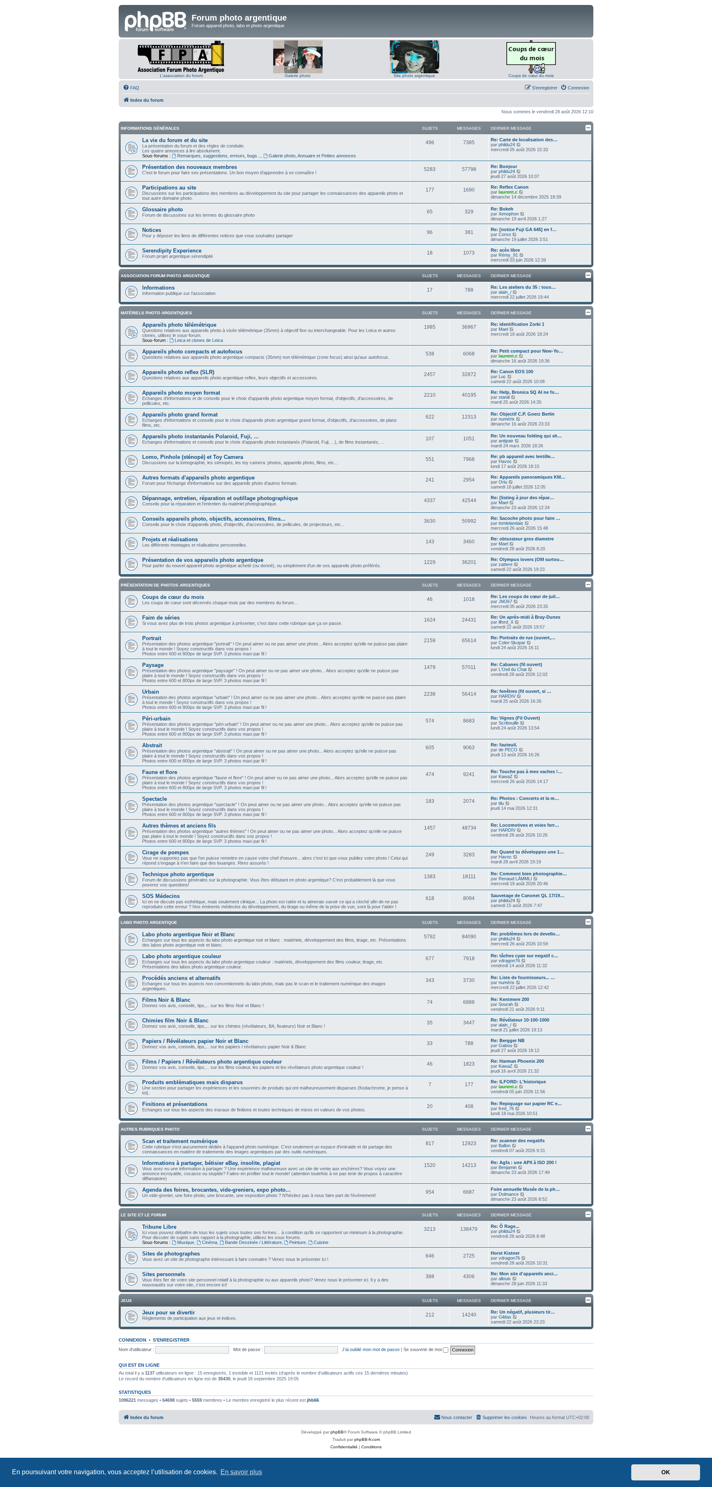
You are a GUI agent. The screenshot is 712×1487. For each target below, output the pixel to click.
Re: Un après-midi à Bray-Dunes (525, 617)
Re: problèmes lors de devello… (525, 933)
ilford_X (506, 622)
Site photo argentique (414, 75)
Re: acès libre (505, 250)
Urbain (150, 692)
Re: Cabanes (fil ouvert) (516, 664)
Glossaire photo (162, 209)
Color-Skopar (512, 642)
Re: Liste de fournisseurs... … (523, 977)
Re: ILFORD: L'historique (518, 1081)
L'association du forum (181, 75)
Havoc (505, 461)
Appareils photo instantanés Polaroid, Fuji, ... (200, 436)
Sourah (506, 1004)
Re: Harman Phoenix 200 (517, 1061)
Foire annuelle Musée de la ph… (525, 1189)
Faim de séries (161, 618)
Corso (505, 234)
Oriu (503, 481)
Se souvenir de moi (423, 1349)
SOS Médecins (161, 896)
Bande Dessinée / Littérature (253, 1242)
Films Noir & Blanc (166, 1000)
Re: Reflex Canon (510, 187)
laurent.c (508, 191)
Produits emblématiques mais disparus (192, 1082)
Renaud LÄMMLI (515, 878)
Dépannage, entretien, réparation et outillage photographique (220, 498)
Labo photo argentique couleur (181, 956)
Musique (185, 1242)
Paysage (153, 665)
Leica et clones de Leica (199, 340)
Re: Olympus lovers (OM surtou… (527, 559)
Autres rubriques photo (150, 1129)
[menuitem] (131, 88)
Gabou (505, 1045)
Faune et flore (159, 772)
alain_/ (505, 292)
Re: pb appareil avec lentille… (523, 456)
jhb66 (313, 1400)
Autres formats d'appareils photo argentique (198, 478)
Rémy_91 (508, 255)
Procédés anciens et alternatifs (181, 978)
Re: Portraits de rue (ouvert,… (523, 637)
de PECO (508, 749)
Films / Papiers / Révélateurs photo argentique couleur (212, 1062)
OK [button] (665, 1472)
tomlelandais (511, 523)
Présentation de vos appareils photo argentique (202, 560)
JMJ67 (505, 601)
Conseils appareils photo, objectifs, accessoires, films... (214, 519)
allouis (505, 1278)
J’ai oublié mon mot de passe (371, 1349)
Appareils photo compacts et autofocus (192, 351)
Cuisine (321, 1242)
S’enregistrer (171, 1339)
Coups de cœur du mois (531, 75)
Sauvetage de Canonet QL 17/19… (527, 895)
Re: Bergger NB (508, 1040)
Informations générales (150, 128)
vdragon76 (509, 960)
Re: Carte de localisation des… (524, 139)
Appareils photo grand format (180, 414)
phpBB (337, 1432)
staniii (504, 397)
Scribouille (509, 722)
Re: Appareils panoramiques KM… (528, 477)
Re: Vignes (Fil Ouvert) (515, 717)
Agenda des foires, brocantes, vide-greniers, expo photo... (216, 1190)
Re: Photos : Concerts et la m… (525, 798)
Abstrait (152, 745)
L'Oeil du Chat (513, 669)
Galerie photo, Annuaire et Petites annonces (312, 155)
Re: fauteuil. (504, 744)
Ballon (505, 1145)
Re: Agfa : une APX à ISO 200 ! (524, 1162)
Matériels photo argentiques (156, 313)
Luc (502, 376)
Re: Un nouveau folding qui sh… (526, 435)
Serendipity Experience (171, 251)
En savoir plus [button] (241, 1471)
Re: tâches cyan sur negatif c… (524, 955)
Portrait (151, 638)
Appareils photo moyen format (181, 393)
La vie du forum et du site (175, 140)
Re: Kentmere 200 (510, 999)
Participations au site (169, 188)
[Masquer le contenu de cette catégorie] (588, 127)
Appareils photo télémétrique (179, 325)
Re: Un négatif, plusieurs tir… (523, 1311)
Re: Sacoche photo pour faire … (525, 518)
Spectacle (154, 799)
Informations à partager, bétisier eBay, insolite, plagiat (211, 1163)
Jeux (126, 1300)
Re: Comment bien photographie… (529, 873)
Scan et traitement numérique (180, 1141)
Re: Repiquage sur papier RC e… (526, 1103)
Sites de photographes (171, 1254)
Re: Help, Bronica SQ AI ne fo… (525, 392)
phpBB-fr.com (367, 1439)
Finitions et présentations (174, 1104)
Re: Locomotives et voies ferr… (525, 825)
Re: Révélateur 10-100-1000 (520, 1019)
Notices (151, 230)
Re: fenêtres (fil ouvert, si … (521, 691)
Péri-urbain (156, 718)
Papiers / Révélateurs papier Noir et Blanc (195, 1041)
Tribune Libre (159, 1227)
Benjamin (508, 1167)
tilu (501, 803)
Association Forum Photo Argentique (165, 276)
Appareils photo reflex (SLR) (178, 372)
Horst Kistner (505, 1253)
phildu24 (507, 144)
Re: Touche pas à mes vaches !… (526, 771)
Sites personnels (163, 1274)
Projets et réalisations (170, 539)
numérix (507, 418)
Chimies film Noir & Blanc (175, 1020)
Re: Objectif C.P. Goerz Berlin (523, 413)
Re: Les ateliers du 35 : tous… (523, 287)
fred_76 (506, 1108)
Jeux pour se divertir (168, 1312)
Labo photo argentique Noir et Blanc (188, 934)
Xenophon (509, 213)
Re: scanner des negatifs (518, 1140)
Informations (158, 288)
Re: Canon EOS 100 (512, 371)
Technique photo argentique (178, 874)
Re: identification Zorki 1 (517, 324)
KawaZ (506, 776)
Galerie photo (298, 75)
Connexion (132, 1339)
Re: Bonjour (504, 166)
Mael (503, 329)
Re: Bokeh (502, 208)
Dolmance (509, 1194)
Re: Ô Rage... (505, 1226)
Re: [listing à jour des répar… (522, 497)
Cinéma (209, 1242)
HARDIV (507, 696)
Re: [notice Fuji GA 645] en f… (524, 229)
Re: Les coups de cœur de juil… (525, 596)
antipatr (506, 440)
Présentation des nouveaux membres (189, 167)
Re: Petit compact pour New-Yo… (527, 350)
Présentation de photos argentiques (165, 585)
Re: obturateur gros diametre (522, 538)
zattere (506, 564)
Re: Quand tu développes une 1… (527, 851)
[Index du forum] (156, 20)
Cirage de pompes (165, 852)
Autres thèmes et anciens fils (179, 826)
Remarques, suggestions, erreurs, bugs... (219, 155)
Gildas (505, 1316)
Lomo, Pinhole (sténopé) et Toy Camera (192, 457)
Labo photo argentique (149, 922)
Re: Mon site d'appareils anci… (524, 1273)
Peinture (297, 1242)
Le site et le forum (143, 1215)
